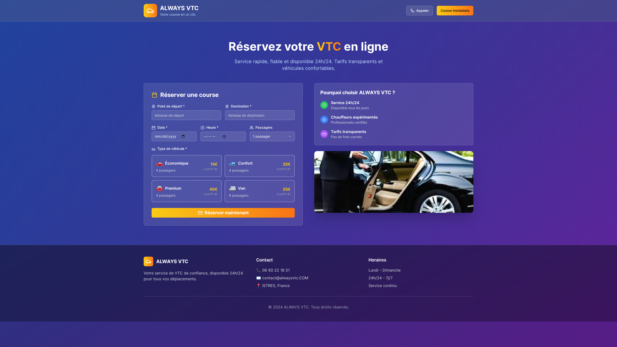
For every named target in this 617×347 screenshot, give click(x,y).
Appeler (422, 10)
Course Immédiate (455, 10)
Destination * (241, 106)
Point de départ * (171, 106)
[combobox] (272, 136)
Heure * (212, 127)
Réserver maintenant (227, 212)
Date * (162, 127)
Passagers (264, 127)
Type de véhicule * (172, 149)
